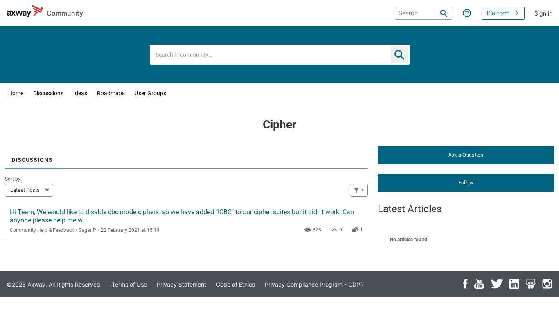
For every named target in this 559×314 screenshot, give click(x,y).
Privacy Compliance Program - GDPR (314, 284)
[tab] (32, 157)
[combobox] (280, 55)
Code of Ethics (235, 284)
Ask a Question (465, 155)
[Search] (444, 13)
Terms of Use (129, 284)
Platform (498, 12)
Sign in (543, 13)
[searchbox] (423, 13)
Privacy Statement (181, 284)
